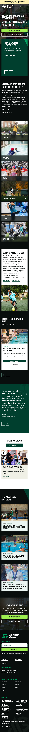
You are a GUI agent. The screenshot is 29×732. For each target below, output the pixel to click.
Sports (4, 523)
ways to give (16, 280)
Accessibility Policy (5, 723)
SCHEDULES (4, 659)
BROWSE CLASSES (9, 55)
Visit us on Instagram (4, 726)
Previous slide (3, 424)
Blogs (16, 688)
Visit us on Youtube (9, 726)
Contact (4, 664)
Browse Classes (14, 361)
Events (3, 688)
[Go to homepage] (7, 6)
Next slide (7, 424)
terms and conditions (21, 653)
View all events (14, 445)
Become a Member (14, 30)
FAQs (2, 691)
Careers (3, 685)
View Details (14, 364)
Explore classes (14, 621)
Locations (18, 659)
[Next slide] (8, 375)
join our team (5, 112)
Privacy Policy (22, 721)
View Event (6, 476)
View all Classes (6, 324)
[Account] (21, 6)
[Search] (24, 6)
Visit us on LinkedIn (7, 726)
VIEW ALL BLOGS (6, 500)
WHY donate (6, 280)
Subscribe (14, 650)
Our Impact (18, 682)
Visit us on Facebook (2, 726)
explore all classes (14, 35)
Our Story (4, 682)
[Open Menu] (27, 6)
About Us (4, 109)
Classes (17, 685)
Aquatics (5, 553)
